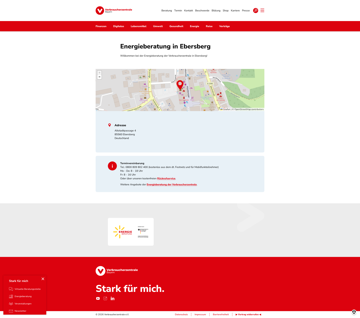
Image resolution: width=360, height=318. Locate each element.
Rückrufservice (166, 178)
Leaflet (226, 109)
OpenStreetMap (242, 109)
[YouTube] (98, 298)
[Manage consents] (354, 312)
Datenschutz (181, 314)
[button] (180, 85)
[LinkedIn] (112, 298)
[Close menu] (43, 279)
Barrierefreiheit (221, 314)
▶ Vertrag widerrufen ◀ (248, 314)
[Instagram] (105, 298)
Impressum (200, 314)
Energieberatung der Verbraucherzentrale (172, 184)
